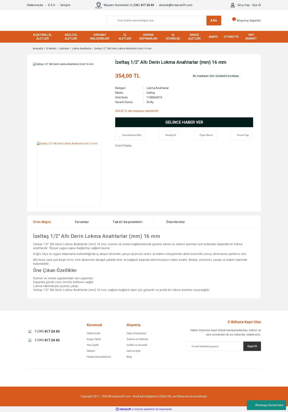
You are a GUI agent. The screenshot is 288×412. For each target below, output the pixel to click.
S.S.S (51, 5)
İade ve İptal (133, 350)
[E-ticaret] (143, 409)
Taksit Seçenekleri (127, 222)
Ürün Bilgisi (42, 222)
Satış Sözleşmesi (136, 333)
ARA (213, 20)
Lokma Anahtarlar (158, 88)
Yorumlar (82, 222)
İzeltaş (151, 92)
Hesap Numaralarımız (99, 356)
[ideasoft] (123, 409)
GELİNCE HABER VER (184, 122)
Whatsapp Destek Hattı (269, 405)
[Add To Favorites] (130, 135)
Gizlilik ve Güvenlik (137, 345)
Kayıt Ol (252, 346)
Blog (129, 356)
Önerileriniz (175, 222)
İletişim (65, 5)
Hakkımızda (35, 5)
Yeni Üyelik (93, 345)
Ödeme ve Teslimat (137, 339)
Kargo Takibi (94, 339)
